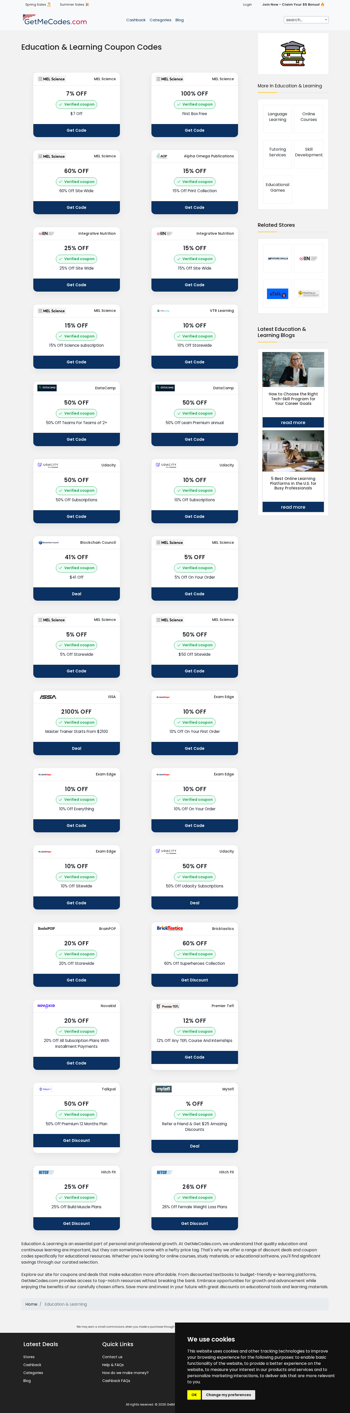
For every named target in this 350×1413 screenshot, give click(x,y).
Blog (180, 20)
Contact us (112, 1356)
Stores (29, 1356)
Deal (76, 594)
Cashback (136, 20)
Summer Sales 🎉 (74, 4)
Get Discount (194, 980)
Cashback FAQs (116, 1380)
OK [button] (194, 1394)
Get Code (76, 130)
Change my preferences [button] (228, 1394)
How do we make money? (125, 1372)
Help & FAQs (113, 1364)
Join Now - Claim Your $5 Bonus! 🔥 (293, 4)
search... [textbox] (294, 20)
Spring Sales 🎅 (38, 4)
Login (247, 4)
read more (293, 422)
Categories (160, 20)
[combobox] (306, 19)
